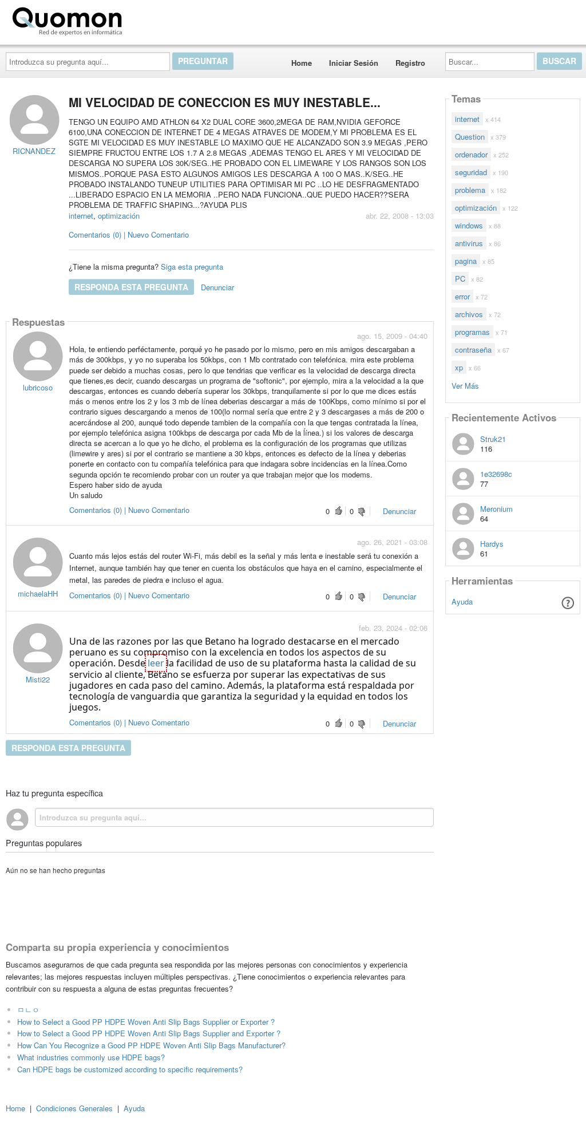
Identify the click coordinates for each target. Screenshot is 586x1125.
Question (470, 136)
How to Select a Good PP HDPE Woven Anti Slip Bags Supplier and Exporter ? (148, 1033)
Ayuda (462, 601)
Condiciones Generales (74, 1108)
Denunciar (217, 287)
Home (301, 62)
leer (156, 663)
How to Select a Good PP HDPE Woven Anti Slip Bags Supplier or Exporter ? (146, 1021)
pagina (466, 260)
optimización (119, 215)
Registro (410, 62)
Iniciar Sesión (353, 62)
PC (460, 278)
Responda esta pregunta (131, 287)
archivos (469, 314)
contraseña (473, 349)
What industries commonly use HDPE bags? (91, 1057)
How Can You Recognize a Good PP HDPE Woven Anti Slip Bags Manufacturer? (151, 1045)
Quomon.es (163, 19)
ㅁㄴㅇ (28, 1009)
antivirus (469, 243)
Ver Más (465, 385)
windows (469, 225)
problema (470, 189)
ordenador (471, 154)
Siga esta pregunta (192, 266)
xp (459, 367)
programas (472, 331)
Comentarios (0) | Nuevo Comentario (129, 234)
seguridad (471, 172)
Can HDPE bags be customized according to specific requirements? (130, 1069)
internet (81, 215)
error (462, 296)
